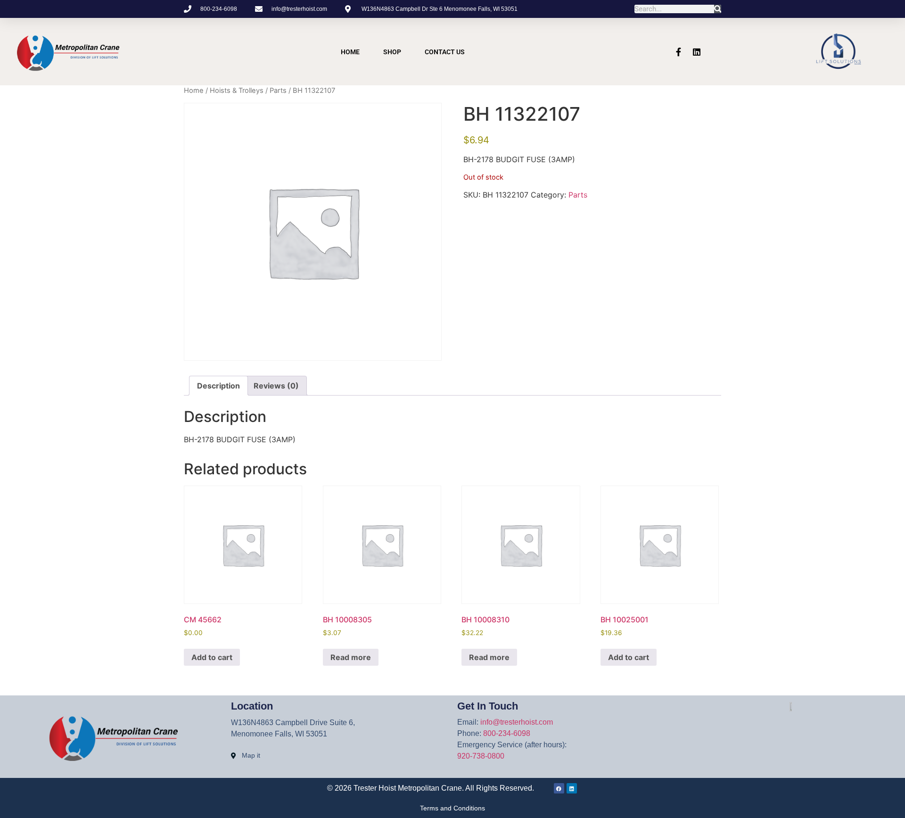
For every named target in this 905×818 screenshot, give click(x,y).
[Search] (717, 9)
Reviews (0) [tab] (276, 385)
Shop (392, 52)
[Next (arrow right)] (888, 409)
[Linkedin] (696, 52)
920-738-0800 (480, 756)
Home (350, 52)
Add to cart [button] (211, 657)
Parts (278, 90)
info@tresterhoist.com (516, 722)
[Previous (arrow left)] (16, 409)
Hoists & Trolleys (236, 90)
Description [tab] (218, 385)
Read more (350, 657)
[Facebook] (559, 788)
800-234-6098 (506, 733)
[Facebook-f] (679, 52)
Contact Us (445, 52)
